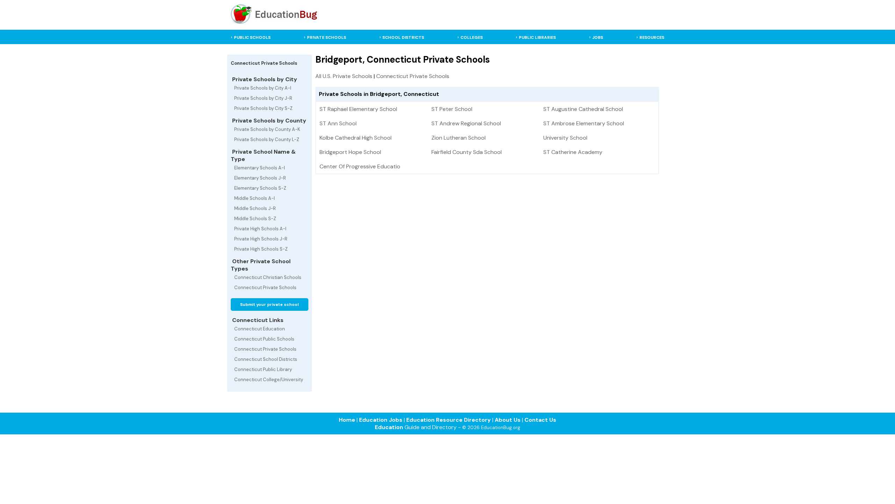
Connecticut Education (259, 329)
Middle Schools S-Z (255, 219)
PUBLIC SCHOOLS (252, 37)
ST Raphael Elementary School (358, 109)
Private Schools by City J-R (263, 98)
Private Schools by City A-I (262, 88)
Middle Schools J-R (255, 208)
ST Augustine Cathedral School (583, 109)
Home (347, 420)
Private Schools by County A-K (267, 129)
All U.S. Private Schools (343, 76)
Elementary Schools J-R (260, 178)
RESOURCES (651, 37)
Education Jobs (380, 420)
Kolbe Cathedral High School (356, 137)
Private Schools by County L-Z (266, 139)
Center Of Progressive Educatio (360, 166)
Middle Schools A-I (254, 198)
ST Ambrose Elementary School (583, 123)
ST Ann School (338, 123)
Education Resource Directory (448, 420)
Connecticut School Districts (265, 359)
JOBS (597, 37)
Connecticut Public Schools (264, 339)
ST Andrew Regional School (466, 123)
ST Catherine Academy (572, 152)
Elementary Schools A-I (259, 168)
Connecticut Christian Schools (267, 277)
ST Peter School (451, 109)
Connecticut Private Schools (265, 287)
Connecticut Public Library (263, 369)
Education (389, 427)
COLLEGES (471, 37)
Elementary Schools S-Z (260, 188)
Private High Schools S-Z (261, 249)
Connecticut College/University (268, 380)
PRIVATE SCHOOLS (326, 37)
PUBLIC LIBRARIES (537, 37)
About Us (508, 420)
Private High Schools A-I (260, 229)
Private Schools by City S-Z (263, 108)
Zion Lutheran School (458, 137)
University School (565, 137)
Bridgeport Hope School (350, 152)
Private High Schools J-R (260, 239)
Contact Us (540, 420)
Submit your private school (269, 304)
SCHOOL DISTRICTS (403, 37)
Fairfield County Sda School (466, 152)
